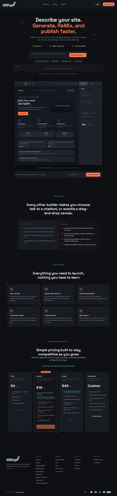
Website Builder (40, 465)
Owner (54, 146)
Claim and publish (93, 174)
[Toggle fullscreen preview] (99, 83)
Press (57, 462)
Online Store (39, 480)
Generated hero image (62, 105)
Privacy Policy (59, 471)
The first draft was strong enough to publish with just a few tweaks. (31, 142)
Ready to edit (61, 124)
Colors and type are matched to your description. (45, 126)
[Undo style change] (17, 83)
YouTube (77, 468)
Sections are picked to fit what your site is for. (26, 126)
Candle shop (55, 61)
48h (28, 133)
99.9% (65, 133)
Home (35, 90)
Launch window (28, 135)
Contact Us (97, 462)
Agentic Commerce (42, 477)
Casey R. (21, 146)
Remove (93, 113)
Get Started (109, 4)
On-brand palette (42, 124)
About (47, 90)
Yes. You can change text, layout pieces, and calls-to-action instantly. (36, 153)
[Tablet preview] (29, 83)
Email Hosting (40, 471)
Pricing (55, 4)
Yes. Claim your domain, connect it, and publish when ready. (34, 160)
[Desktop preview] (25, 83)
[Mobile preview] (32, 83)
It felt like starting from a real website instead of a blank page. (60, 142)
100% (93, 83)
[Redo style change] (20, 83)
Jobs (56, 465)
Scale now (71, 419)
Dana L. (50, 146)
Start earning (45, 426)
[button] (62, 106)
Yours (21, 90)
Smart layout (21, 124)
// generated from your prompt (28, 97)
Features (46, 4)
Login (97, 4)
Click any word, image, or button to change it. (65, 126)
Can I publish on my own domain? (28, 158)
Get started (70, 90)
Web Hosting (40, 468)
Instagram (77, 460)
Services (41, 90)
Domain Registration (42, 483)
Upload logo (85, 112)
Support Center (98, 460)
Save (55, 83)
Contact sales (97, 416)
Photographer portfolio (42, 61)
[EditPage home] (9, 4)
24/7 (46, 133)
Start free (20, 409)
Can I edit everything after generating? (30, 151)
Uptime (64, 135)
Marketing (39, 474)
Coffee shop (77, 61)
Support (63, 4)
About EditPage (60, 460)
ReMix (84, 83)
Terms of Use (59, 468)
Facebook (77, 462)
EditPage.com (20, 492)
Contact (53, 90)
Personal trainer (66, 61)
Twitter (76, 465)
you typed (24, 103)
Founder (26, 146)
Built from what (26, 100)
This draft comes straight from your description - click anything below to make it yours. (31, 108)
